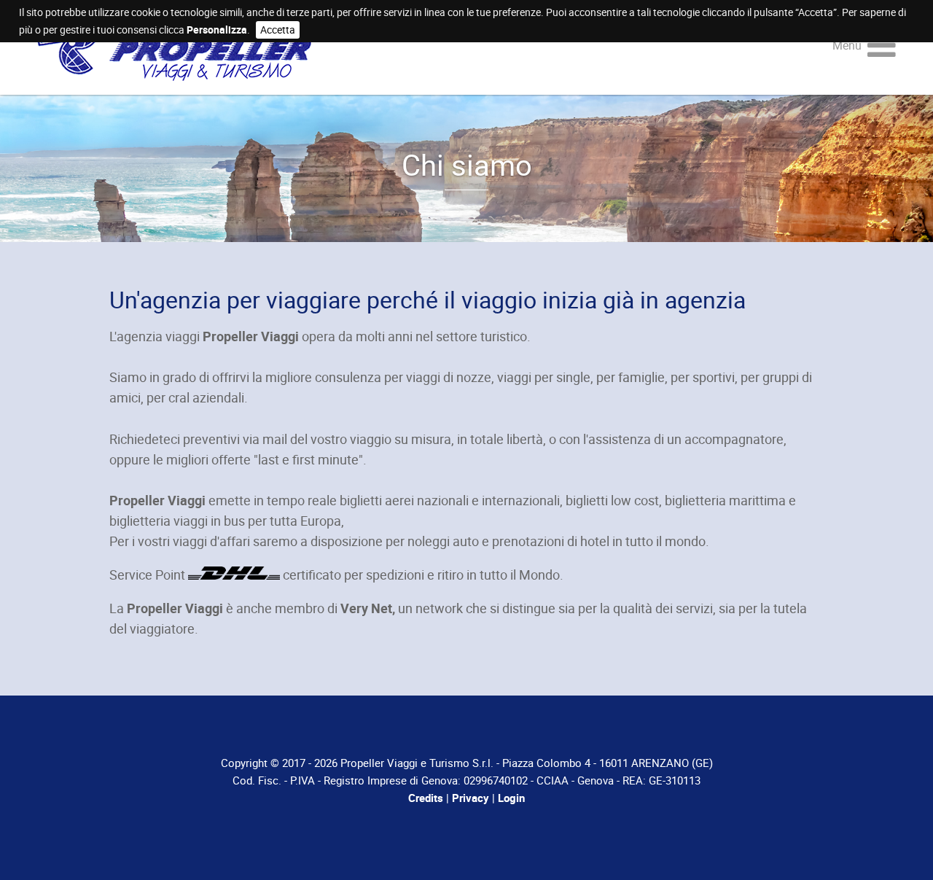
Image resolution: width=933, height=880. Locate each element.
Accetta (277, 29)
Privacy (470, 797)
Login (511, 797)
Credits (425, 797)
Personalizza (217, 29)
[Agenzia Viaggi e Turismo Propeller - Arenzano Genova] (174, 70)
